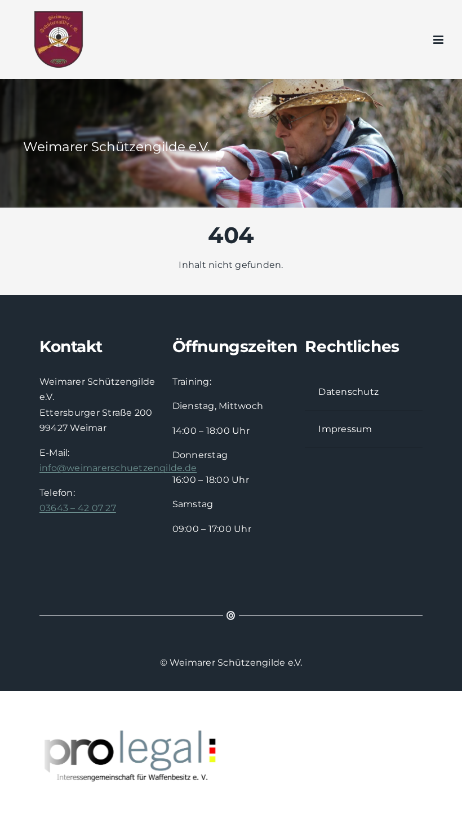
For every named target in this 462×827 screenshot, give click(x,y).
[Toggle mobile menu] (439, 40)
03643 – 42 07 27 (77, 508)
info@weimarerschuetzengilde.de (118, 468)
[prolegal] (114, 756)
